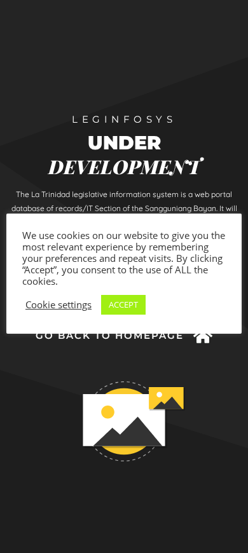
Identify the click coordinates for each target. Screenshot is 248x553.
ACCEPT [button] (123, 304)
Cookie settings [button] (58, 304)
